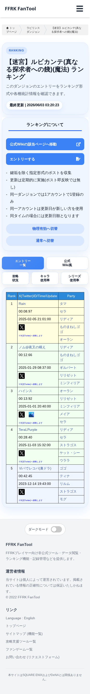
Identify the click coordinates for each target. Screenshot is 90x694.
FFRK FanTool (20, 9)
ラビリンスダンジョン (33, 29)
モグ (63, 499)
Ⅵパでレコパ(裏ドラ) (35, 468)
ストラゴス (68, 445)
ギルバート (68, 367)
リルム (65, 484)
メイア (65, 414)
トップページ (11, 29)
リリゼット (68, 375)
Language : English (20, 618)
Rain (22, 304)
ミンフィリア (70, 383)
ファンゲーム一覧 (19, 649)
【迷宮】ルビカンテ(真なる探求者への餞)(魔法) (66, 29)
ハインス (25, 391)
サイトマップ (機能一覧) (24, 634)
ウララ (65, 460)
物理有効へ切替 (45, 229)
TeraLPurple (28, 429)
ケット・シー (70, 453)
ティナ (65, 476)
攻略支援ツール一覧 (21, 641)
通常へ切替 (45, 241)
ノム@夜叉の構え (32, 347)
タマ (63, 304)
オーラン (66, 339)
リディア (66, 319)
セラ (63, 311)
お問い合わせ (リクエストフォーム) (33, 657)
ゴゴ (63, 468)
